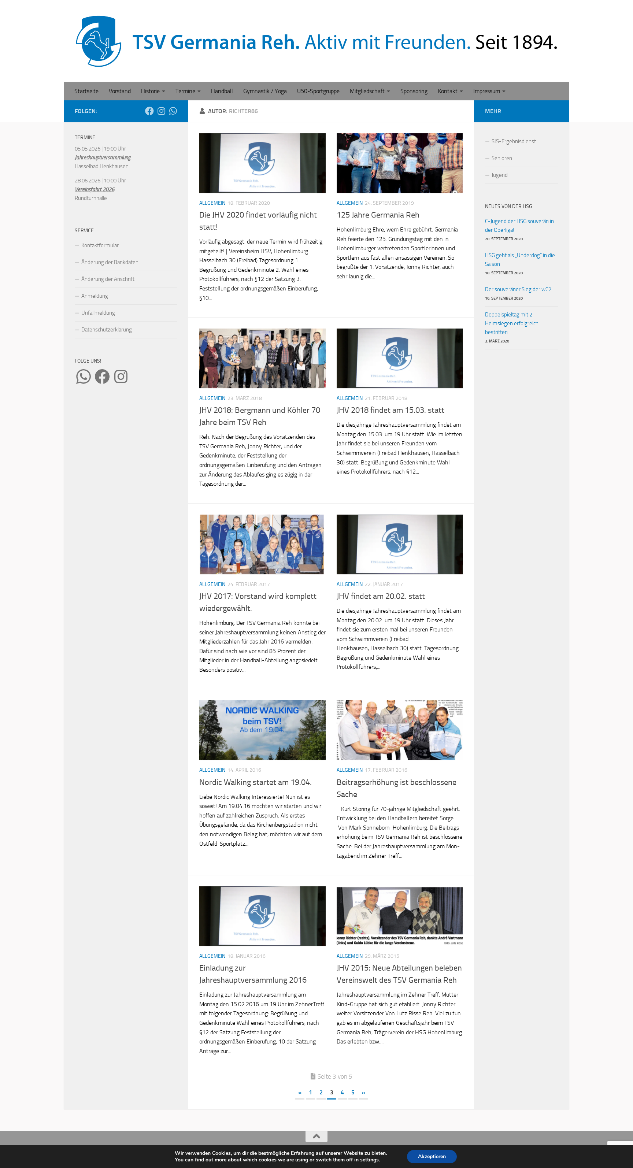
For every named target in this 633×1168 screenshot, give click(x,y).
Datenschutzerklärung (106, 329)
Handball (222, 91)
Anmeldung (94, 296)
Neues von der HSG (508, 206)
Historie (150, 91)
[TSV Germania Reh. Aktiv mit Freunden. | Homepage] (316, 41)
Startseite (86, 91)
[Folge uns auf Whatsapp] (173, 111)
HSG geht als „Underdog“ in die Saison (520, 259)
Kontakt (448, 91)
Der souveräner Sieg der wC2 (518, 289)
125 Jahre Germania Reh (378, 215)
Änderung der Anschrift (107, 279)
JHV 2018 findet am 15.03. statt (390, 410)
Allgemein (212, 203)
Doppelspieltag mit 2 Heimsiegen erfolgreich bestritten (511, 323)
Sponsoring (413, 91)
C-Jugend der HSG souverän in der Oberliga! (519, 225)
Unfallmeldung (98, 312)
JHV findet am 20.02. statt (381, 596)
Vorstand (120, 91)
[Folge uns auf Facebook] (149, 111)
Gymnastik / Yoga (265, 91)
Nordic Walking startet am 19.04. (255, 782)
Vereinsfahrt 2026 (94, 189)
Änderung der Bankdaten (109, 262)
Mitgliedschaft (367, 91)
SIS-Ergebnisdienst (514, 141)
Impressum (486, 91)
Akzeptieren (432, 1156)
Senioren (502, 158)
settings (369, 1160)
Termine (185, 91)
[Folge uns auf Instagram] (161, 111)
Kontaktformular (100, 245)
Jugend (500, 175)
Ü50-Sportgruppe (318, 91)
